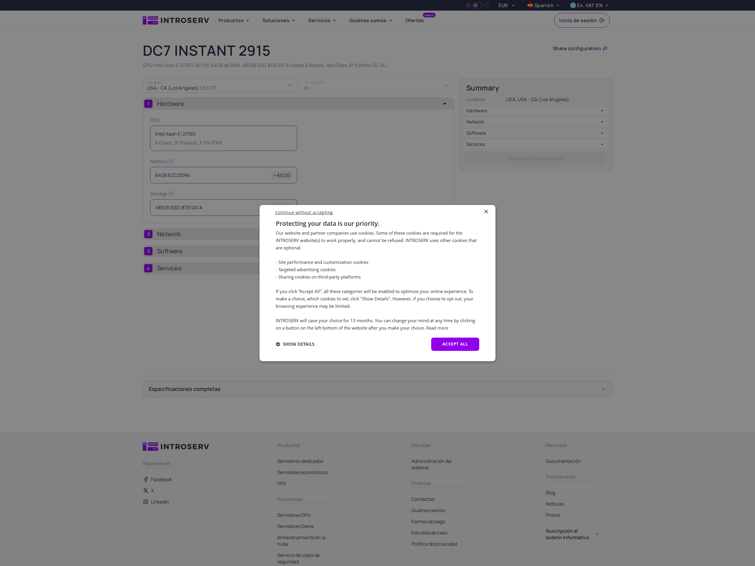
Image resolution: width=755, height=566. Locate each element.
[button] (295, 344)
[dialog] (377, 283)
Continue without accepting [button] (304, 212)
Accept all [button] (455, 344)
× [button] (486, 212)
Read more (437, 328)
